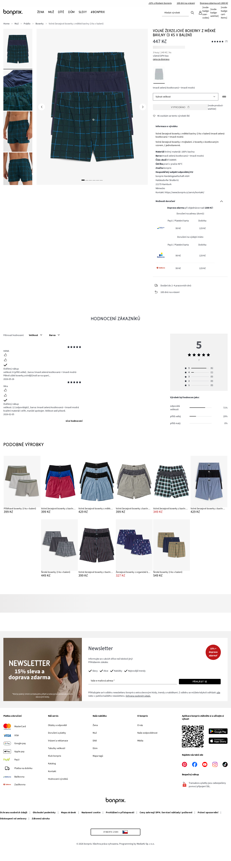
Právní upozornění (208, 812)
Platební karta (182, 220)
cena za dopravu (161, 59)
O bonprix (142, 716)
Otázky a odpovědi (57, 725)
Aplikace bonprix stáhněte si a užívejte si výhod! (203, 718)
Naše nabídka (100, 716)
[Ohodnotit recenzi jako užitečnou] (5, 355)
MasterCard (20, 726)
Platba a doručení (12, 716)
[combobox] (175, 12)
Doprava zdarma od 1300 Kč (214, 3)
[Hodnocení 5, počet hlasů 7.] (217, 41)
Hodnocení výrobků (58, 779)
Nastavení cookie (91, 812)
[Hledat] (192, 12)
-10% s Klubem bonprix (160, 3)
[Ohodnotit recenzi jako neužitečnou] (5, 360)
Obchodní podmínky (44, 812)
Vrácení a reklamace (58, 740)
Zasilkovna (19, 784)
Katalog (52, 763)
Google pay (20, 743)
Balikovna (19, 776)
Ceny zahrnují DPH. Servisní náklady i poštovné (166, 812)
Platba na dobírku (23, 768)
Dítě (95, 740)
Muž (95, 733)
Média (140, 740)
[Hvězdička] (68, 347)
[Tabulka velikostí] (224, 96)
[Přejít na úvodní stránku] (20, 12)
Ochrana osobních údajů (13, 812)
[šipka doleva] (41, 107)
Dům (95, 748)
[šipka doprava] (142, 107)
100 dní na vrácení (186, 3)
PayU (16, 759)
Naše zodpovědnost (147, 733)
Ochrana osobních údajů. (138, 696)
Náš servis (53, 716)
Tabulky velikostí (56, 748)
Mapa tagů (98, 756)
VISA (16, 735)
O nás (140, 725)
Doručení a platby (57, 733)
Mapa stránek (68, 812)
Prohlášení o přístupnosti (120, 812)
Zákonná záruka (41, 818)
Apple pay (19, 751)
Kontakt (52, 771)
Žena (95, 725)
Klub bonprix (54, 756)
